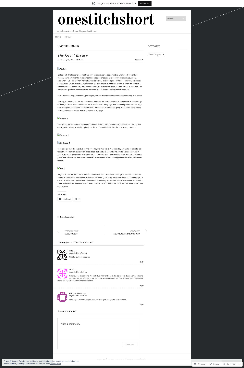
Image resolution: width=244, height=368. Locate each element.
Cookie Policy (55, 363)
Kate (71, 251)
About (68, 36)
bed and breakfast (117, 83)
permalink (70, 217)
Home (58, 36)
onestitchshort (105, 20)
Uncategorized (68, 46)
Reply (142, 262)
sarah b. (79, 60)
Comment (129, 344)
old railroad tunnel (112, 149)
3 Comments (139, 60)
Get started (144, 3)
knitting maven (75, 293)
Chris (71, 269)
